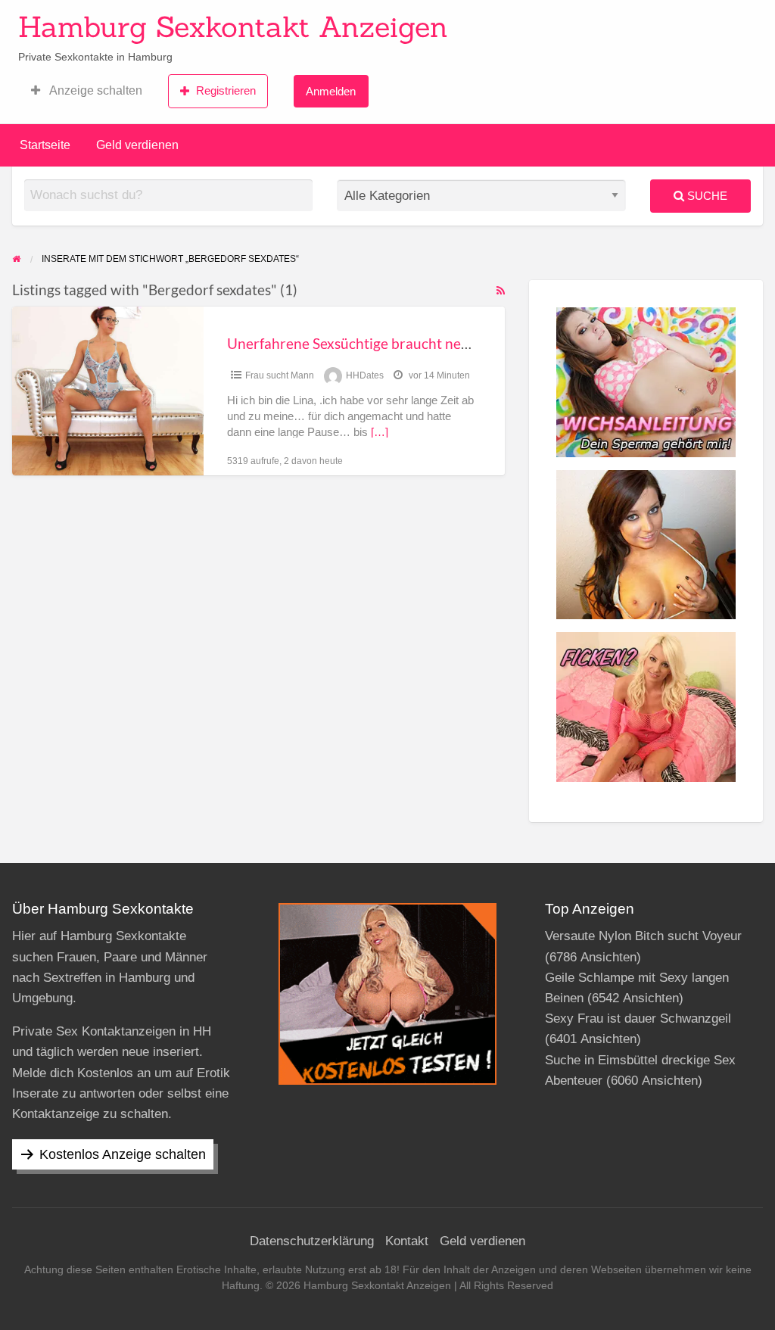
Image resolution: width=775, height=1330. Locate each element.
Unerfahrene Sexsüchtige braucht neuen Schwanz (386, 343)
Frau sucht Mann (279, 375)
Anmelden (331, 91)
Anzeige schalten (94, 90)
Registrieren (226, 90)
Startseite (45, 145)
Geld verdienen (137, 145)
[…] (379, 432)
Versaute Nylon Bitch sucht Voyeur (643, 936)
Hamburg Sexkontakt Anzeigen (233, 26)
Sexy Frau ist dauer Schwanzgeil (638, 1018)
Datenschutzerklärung (312, 1241)
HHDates (365, 375)
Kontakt (406, 1241)
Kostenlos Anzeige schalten (122, 1154)
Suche (705, 195)
